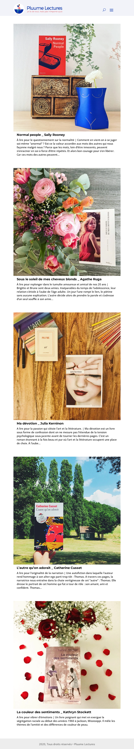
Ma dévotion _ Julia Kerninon (40, 423)
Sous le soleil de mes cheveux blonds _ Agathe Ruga (59, 279)
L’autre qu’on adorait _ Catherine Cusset (49, 568)
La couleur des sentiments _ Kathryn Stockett (54, 712)
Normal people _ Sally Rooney (41, 135)
